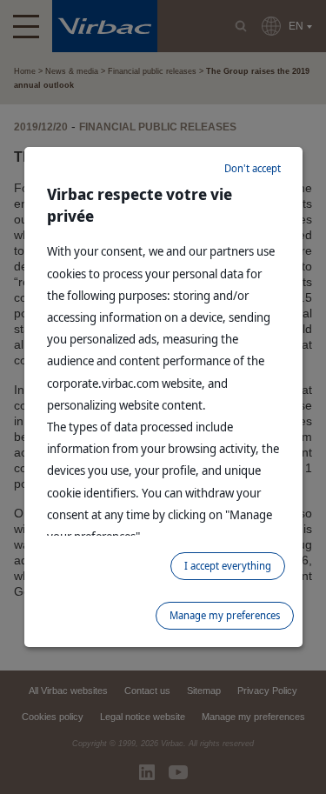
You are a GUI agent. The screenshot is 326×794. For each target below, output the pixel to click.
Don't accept (252, 168)
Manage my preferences (225, 615)
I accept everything (227, 565)
